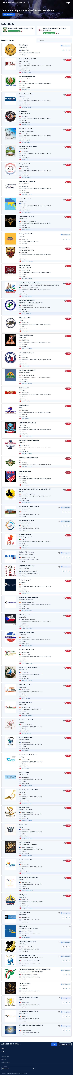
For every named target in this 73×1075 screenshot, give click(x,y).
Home (3, 1048)
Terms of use (5, 1056)
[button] (3, 2)
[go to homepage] (15, 2)
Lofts (2, 1051)
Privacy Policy (5, 1062)
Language (4, 1066)
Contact (3, 1059)
